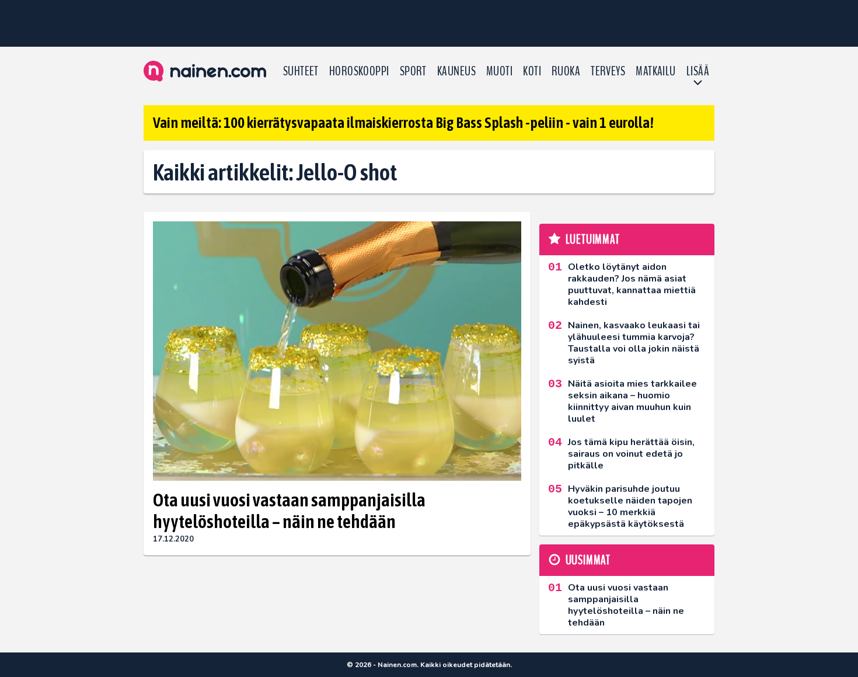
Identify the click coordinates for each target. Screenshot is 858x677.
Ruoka (566, 71)
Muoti (499, 71)
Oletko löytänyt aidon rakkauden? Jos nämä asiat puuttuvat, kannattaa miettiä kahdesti (632, 284)
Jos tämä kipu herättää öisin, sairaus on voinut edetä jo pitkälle (631, 454)
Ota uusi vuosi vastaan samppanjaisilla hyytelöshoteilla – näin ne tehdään (289, 510)
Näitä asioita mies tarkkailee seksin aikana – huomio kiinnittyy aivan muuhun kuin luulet (632, 401)
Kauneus (456, 71)
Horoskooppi (359, 71)
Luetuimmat (593, 239)
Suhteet (301, 71)
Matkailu (656, 71)
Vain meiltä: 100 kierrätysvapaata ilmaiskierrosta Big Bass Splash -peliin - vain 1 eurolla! (403, 122)
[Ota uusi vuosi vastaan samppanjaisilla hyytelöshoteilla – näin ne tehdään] (337, 351)
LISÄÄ (697, 71)
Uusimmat (588, 560)
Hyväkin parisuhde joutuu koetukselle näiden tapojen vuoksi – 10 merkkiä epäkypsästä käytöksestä (630, 506)
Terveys (608, 71)
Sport (413, 71)
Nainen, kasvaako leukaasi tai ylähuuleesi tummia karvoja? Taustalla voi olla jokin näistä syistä (634, 343)
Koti (532, 71)
